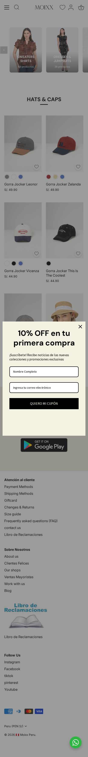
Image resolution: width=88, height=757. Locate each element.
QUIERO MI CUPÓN (44, 403)
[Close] (80, 326)
